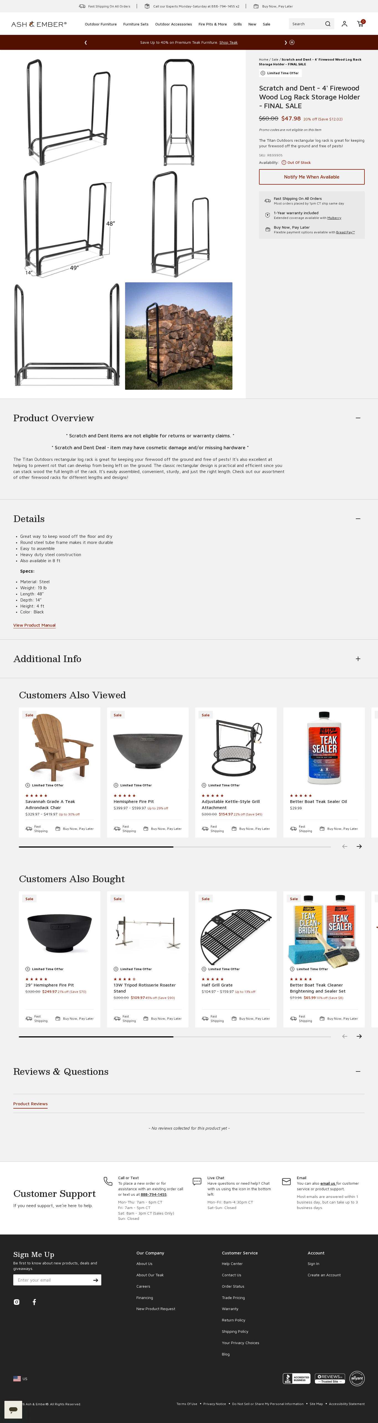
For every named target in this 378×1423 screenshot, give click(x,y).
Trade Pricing (233, 1297)
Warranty (230, 1308)
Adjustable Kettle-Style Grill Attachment (231, 804)
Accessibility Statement (347, 1404)
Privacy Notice (215, 1404)
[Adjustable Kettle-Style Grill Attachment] (236, 748)
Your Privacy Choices (240, 1342)
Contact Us (231, 1274)
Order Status (233, 1286)
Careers (143, 1286)
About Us (144, 1263)
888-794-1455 (154, 1194)
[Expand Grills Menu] (238, 31)
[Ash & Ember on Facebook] (34, 1303)
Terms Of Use (187, 1404)
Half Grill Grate (217, 984)
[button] (360, 23)
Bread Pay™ (345, 232)
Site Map (317, 1404)
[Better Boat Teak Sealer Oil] (324, 748)
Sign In (313, 1263)
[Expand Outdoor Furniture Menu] (101, 31)
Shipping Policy (235, 1331)
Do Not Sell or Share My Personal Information (268, 1404)
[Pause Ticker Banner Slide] (291, 42)
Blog (226, 1354)
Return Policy (233, 1320)
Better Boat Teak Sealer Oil (318, 801)
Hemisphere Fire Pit (134, 801)
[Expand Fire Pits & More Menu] (213, 31)
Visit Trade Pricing (252, 42)
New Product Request (155, 1308)
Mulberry (334, 218)
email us (328, 1183)
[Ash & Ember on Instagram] (16, 1303)
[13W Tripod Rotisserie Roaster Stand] (148, 932)
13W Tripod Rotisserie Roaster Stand (145, 987)
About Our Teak (150, 1274)
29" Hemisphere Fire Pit (49, 984)
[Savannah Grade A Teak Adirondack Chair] (59, 748)
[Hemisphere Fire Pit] (148, 748)
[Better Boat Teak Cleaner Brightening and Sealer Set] (324, 932)
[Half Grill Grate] (236, 932)
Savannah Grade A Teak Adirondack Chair (50, 804)
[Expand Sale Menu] (267, 31)
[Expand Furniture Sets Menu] (136, 31)
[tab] (30, 1105)
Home (263, 59)
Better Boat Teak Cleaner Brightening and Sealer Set (318, 987)
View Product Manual (34, 625)
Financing (144, 1297)
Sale (275, 59)
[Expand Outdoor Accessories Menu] (174, 31)
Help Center (232, 1263)
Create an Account (324, 1274)
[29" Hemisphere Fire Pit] (59, 932)
